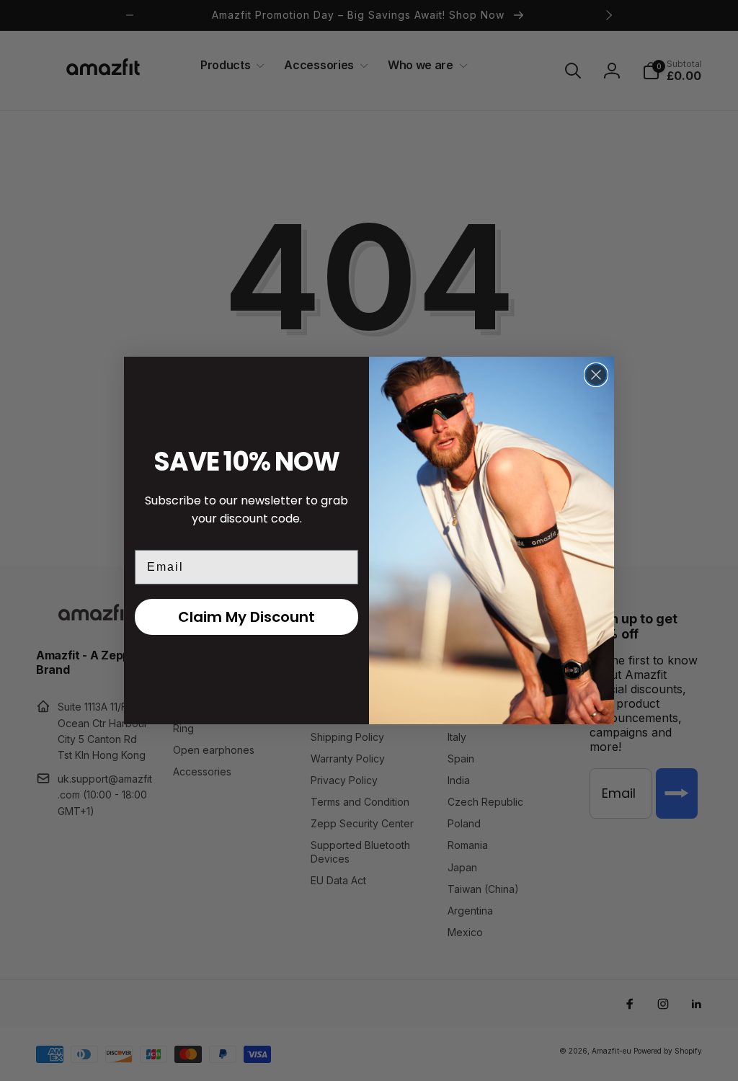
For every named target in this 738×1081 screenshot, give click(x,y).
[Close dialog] (596, 375)
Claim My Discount (246, 617)
